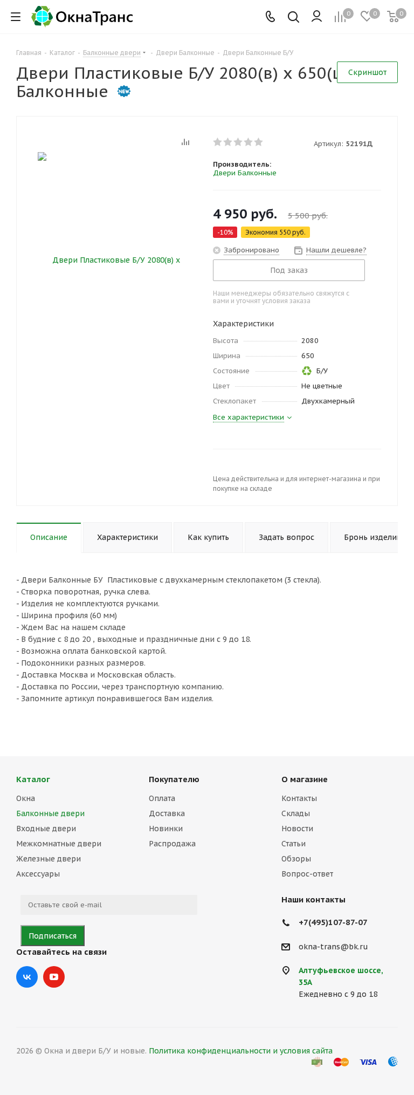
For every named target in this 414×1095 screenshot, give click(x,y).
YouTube (54, 977)
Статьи (293, 843)
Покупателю (174, 779)
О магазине (304, 779)
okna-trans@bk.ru (333, 947)
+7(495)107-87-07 (333, 922)
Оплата (162, 798)
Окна (25, 798)
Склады (295, 813)
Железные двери (48, 859)
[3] (238, 142)
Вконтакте (27, 977)
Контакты (299, 798)
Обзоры (296, 859)
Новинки (166, 828)
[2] (228, 142)
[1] (218, 142)
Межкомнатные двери (58, 843)
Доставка (167, 813)
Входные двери (46, 828)
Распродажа (172, 843)
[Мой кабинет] (316, 17)
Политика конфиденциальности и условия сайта (241, 1051)
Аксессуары (38, 874)
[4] (249, 142)
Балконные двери (50, 813)
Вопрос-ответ (307, 874)
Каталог (33, 779)
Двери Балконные (245, 172)
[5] (259, 142)
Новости (297, 828)
